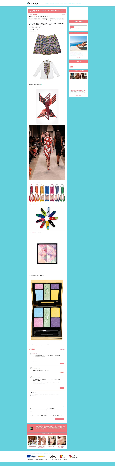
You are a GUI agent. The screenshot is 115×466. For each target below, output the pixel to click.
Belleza (47, 3)
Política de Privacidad (31, 453)
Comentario (32, 397)
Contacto (51, 453)
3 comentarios (62, 349)
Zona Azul (79, 3)
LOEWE (41, 84)
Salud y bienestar (72, 3)
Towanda (63, 14)
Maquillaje (52, 3)
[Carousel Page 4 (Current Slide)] (79, 57)
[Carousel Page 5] (79, 95)
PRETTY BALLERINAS (37, 182)
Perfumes (57, 3)
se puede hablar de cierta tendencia (56, 21)
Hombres (65, 3)
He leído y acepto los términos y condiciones (79, 28)
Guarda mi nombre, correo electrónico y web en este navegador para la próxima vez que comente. (46, 416)
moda (31, 23)
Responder (62, 363)
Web (31, 411)
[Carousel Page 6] (80, 95)
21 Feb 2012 (30, 14)
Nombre (31, 408)
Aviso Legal (46, 453)
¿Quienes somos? (39, 453)
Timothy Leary (57, 18)
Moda (61, 3)
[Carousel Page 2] (77, 95)
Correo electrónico (50, 408)
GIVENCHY (33, 232)
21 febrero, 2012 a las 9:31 (36, 377)
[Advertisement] (78, 13)
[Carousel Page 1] (77, 57)
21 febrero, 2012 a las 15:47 (36, 368)
